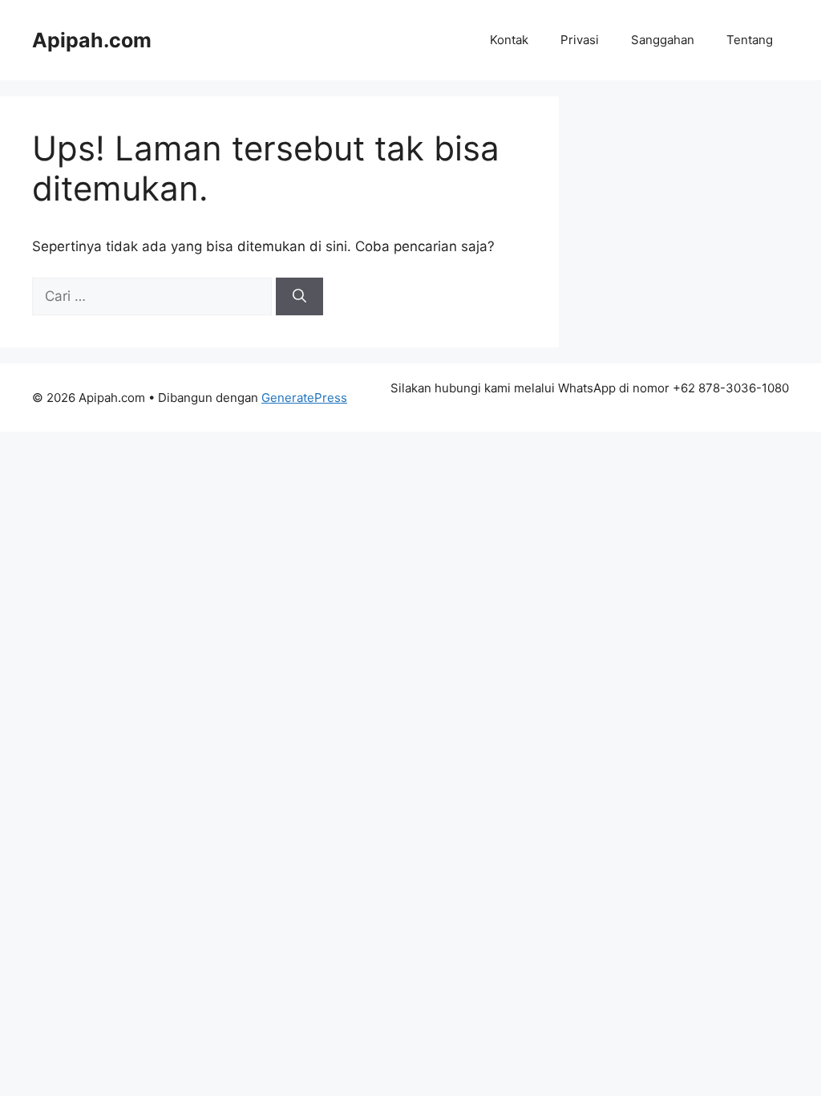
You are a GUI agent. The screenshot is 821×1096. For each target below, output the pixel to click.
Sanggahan (662, 39)
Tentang (749, 39)
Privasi (579, 39)
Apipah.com (92, 40)
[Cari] (299, 297)
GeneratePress (304, 397)
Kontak (509, 39)
